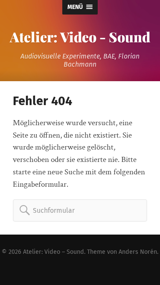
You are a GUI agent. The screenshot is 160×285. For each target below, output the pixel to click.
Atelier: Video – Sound (53, 252)
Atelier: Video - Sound (80, 36)
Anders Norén (138, 252)
